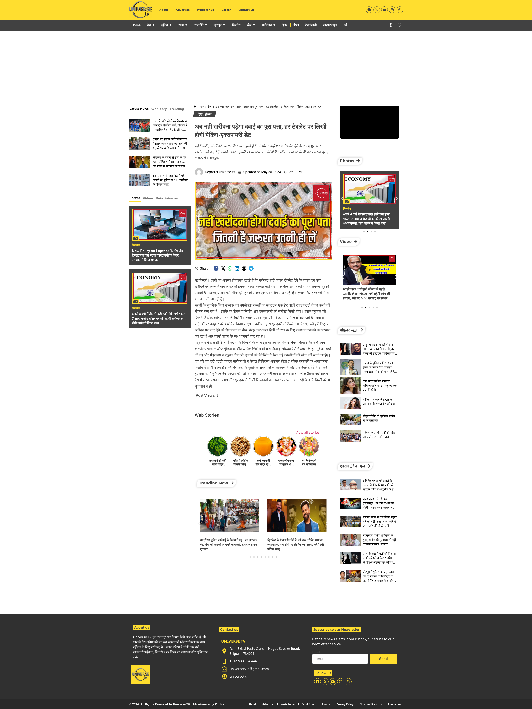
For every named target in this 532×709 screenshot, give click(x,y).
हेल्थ (208, 114)
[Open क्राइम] (224, 25)
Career (226, 10)
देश (209, 106)
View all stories (307, 432)
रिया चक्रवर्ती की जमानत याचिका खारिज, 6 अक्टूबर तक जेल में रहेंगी (380, 385)
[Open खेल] (254, 25)
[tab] (139, 108)
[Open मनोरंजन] (274, 25)
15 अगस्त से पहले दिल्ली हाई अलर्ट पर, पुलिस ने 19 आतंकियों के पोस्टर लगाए (170, 180)
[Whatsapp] (400, 9)
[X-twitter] (376, 9)
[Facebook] (369, 9)
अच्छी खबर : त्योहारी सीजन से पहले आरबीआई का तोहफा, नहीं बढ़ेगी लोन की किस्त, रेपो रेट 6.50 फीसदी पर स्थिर (366, 294)
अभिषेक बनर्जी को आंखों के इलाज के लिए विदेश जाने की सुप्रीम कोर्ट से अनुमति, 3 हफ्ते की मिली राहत (380, 487)
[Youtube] (384, 9)
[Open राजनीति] (206, 25)
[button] (216, 268)
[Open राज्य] (186, 25)
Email (316, 652)
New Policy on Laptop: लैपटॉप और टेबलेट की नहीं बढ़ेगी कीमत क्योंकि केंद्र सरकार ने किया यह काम (157, 255)
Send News (308, 704)
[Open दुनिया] (170, 25)
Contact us (246, 10)
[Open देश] (153, 25)
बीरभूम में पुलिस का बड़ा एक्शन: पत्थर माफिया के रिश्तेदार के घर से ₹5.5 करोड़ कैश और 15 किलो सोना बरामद (380, 578)
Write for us (205, 10)
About (163, 10)
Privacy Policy (345, 704)
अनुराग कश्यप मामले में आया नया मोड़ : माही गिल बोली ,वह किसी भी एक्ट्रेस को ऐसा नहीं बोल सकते (378, 351)
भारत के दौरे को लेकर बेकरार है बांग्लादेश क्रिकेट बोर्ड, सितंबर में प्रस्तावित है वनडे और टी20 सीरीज (170, 127)
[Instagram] (392, 9)
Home (199, 106)
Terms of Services (371, 704)
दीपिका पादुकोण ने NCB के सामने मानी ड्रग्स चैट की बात (379, 401)
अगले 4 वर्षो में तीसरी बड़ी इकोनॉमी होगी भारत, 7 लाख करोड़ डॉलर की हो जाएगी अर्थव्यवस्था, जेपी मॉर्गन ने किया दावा (159, 318)
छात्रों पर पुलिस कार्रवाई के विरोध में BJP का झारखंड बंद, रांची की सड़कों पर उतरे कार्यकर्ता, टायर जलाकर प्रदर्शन (170, 145)
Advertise (183, 10)
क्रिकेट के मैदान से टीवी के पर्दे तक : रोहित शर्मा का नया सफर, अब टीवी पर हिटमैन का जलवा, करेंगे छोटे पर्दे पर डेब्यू (169, 163)
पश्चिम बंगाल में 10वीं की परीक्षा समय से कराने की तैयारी (379, 434)
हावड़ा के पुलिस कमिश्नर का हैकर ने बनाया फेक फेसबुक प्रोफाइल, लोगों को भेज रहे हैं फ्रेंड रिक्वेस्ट (378, 369)
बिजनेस (136, 245)
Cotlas (219, 704)
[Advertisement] (266, 62)
